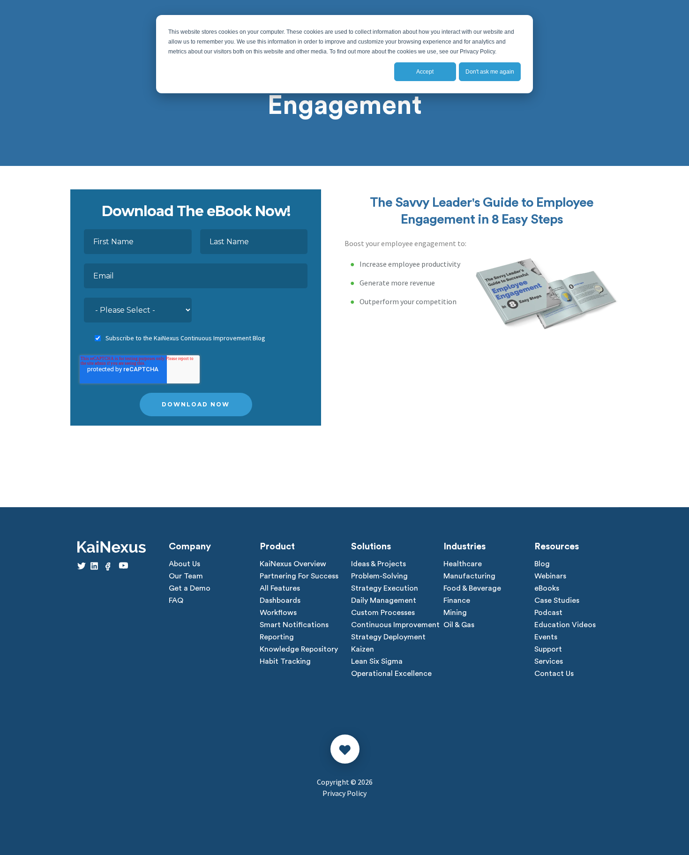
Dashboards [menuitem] (280, 600)
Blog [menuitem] (542, 564)
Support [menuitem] (548, 649)
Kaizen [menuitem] (362, 649)
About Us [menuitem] (184, 564)
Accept (425, 71)
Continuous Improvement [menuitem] (395, 625)
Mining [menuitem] (455, 612)
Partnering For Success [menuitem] (299, 576)
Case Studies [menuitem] (556, 600)
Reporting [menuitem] (277, 637)
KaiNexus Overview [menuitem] (293, 564)
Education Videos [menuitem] (565, 625)
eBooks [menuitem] (546, 588)
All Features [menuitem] (280, 588)
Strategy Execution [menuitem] (384, 588)
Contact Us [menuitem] (554, 673)
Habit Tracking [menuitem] (285, 661)
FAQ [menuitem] (176, 600)
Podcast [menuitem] (548, 612)
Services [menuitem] (548, 661)
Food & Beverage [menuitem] (472, 588)
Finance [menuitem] (456, 600)
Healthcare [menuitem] (462, 564)
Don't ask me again (489, 71)
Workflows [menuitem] (278, 612)
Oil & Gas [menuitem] (458, 625)
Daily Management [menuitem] (383, 600)
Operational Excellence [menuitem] (391, 673)
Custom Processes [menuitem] (383, 612)
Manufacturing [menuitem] (469, 576)
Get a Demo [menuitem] (189, 588)
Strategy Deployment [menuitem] (388, 637)
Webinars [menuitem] (550, 576)
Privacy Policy (344, 793)
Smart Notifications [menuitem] (294, 625)
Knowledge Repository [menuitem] (299, 649)
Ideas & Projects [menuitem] (378, 564)
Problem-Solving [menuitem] (379, 576)
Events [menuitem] (545, 637)
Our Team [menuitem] (186, 576)
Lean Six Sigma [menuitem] (377, 661)
